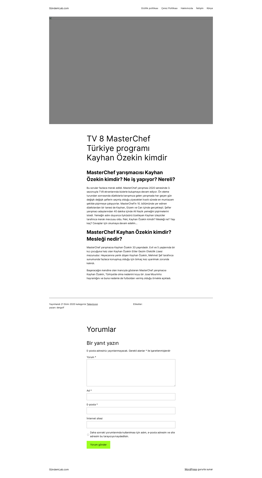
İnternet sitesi (94, 418)
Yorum (91, 357)
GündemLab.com (59, 8)
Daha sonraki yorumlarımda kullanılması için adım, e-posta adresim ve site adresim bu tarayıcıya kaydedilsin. (132, 434)
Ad (89, 390)
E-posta (92, 404)
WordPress (191, 469)
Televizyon (92, 304)
